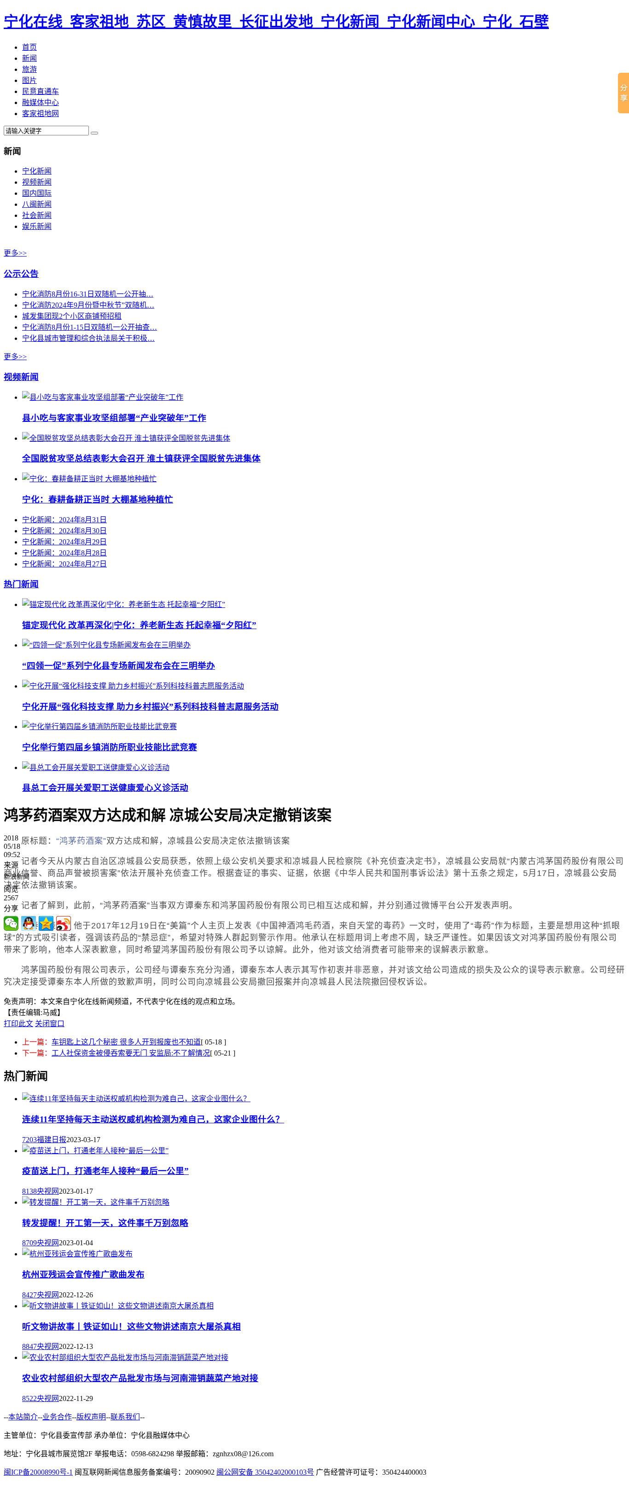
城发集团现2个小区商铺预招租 (72, 316)
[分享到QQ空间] (46, 923)
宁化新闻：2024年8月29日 (64, 542)
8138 (29, 1191)
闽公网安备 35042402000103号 (265, 1472)
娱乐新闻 (37, 226)
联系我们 (125, 1417)
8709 (29, 1243)
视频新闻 (37, 182)
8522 (29, 1398)
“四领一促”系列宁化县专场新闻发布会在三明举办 (118, 666)
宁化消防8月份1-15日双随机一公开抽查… (89, 327)
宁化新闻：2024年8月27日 (64, 564)
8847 (29, 1346)
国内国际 (37, 193)
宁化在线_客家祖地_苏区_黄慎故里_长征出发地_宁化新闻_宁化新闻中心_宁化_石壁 (276, 21)
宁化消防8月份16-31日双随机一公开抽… (87, 294)
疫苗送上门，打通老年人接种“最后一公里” (105, 1171)
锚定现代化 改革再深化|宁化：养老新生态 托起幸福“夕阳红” (139, 625)
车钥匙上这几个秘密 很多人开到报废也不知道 (126, 1042)
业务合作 (57, 1417)
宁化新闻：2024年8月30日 (64, 531)
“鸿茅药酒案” (81, 841)
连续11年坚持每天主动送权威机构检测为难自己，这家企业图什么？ (153, 1119)
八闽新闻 (37, 204)
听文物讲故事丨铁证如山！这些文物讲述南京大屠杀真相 (131, 1326)
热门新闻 (21, 584)
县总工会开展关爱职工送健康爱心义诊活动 (105, 788)
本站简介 (23, 1417)
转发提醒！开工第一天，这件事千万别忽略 (105, 1223)
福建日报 (51, 1140)
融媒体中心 (40, 102)
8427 (29, 1295)
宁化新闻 (37, 171)
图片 (29, 80)
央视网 (48, 1191)
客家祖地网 (40, 113)
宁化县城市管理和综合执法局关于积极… (88, 338)
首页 (29, 47)
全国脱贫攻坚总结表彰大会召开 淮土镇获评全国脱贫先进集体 (141, 458)
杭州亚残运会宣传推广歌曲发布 (83, 1274)
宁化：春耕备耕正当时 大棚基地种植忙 (97, 499)
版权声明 (91, 1417)
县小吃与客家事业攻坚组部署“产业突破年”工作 (114, 418)
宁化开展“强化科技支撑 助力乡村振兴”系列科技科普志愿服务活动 (150, 707)
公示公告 (21, 274)
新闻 (29, 58)
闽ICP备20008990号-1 (38, 1472)
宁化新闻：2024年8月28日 (64, 553)
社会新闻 (37, 215)
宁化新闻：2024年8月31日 (64, 520)
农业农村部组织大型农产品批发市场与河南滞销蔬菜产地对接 (140, 1378)
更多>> (15, 253)
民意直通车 (40, 91)
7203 (29, 1140)
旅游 (29, 69)
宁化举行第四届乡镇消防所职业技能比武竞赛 (109, 747)
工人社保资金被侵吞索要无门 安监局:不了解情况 (131, 1053)
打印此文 (18, 1023)
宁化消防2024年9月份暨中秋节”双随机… (88, 305)
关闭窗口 (49, 1023)
